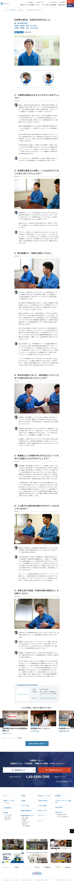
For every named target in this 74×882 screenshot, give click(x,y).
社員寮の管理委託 (25, 810)
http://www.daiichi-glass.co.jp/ (48, 698)
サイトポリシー (16, 880)
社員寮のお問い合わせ (62, 814)
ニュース (40, 820)
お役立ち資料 (59, 807)
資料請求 (70, 5)
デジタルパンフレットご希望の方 (63, 801)
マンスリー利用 (45, 4)
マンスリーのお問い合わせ (63, 816)
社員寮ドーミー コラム (44, 795)
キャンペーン (41, 815)
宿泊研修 (24, 820)
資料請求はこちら (18, 770)
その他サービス (25, 822)
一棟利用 (23, 800)
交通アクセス (25, 824)
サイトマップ (6, 880)
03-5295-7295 (39, 777)
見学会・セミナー (40, 2)
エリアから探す (8, 815)
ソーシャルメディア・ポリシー (42, 880)
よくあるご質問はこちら (64, 781)
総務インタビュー (21, 10)
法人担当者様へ (53, 4)
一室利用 (23, 795)
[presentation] (2, 722)
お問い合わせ (70, 1)
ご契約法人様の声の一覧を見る (36, 743)
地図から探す (8, 819)
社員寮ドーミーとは (24, 4)
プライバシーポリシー (27, 880)
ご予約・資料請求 (26, 826)
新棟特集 (31, 2)
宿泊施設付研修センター (27, 815)
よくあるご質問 (52, 2)
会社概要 (62, 2)
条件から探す (8, 817)
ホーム (6, 10)
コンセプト (7, 803)
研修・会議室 (25, 818)
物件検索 (32, 4)
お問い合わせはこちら (54, 770)
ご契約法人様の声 (62, 4)
